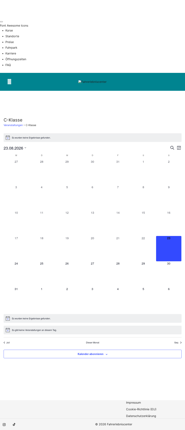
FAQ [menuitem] (8, 65)
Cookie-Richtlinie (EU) (141, 409)
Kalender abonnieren (91, 354)
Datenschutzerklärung (141, 416)
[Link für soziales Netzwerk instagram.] (4, 424)
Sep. (176, 342)
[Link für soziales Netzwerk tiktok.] (14, 424)
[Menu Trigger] (1, 21)
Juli (8, 342)
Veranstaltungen (13, 125)
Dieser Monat (92, 342)
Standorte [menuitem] (12, 36)
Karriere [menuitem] (10, 53)
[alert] (93, 137)
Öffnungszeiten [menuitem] (15, 59)
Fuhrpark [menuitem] (11, 47)
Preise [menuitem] (9, 42)
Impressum (133, 402)
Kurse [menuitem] (9, 30)
